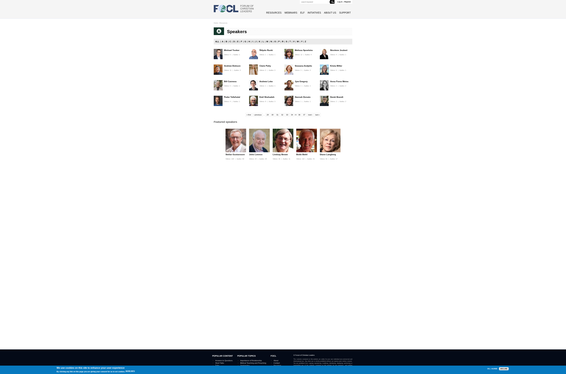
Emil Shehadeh (266, 97)
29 (268, 115)
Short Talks (219, 363)
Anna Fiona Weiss (339, 81)
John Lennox (256, 154)
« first (249, 115)
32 (282, 115)
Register (347, 2)
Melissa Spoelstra (304, 50)
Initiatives (314, 12)
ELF (302, 12)
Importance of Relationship (251, 361)
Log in (339, 2)
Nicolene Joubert (338, 50)
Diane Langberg (328, 154)
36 (299, 115)
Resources (274, 12)
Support (345, 12)
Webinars (290, 12)
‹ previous (258, 115)
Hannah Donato (303, 97)
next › (310, 115)
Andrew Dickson (232, 66)
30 (273, 115)
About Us (330, 12)
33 (287, 115)
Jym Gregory (301, 81)
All (217, 41)
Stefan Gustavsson (235, 154)
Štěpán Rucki (266, 50)
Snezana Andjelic (303, 66)
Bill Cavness (230, 81)
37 (304, 115)
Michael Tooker (231, 50)
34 (292, 115)
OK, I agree (492, 369)
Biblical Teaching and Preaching (253, 363)
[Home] (234, 13)
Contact (277, 363)
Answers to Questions (224, 361)
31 (277, 115)
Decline (503, 369)
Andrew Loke (266, 81)
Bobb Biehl (301, 154)
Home (216, 23)
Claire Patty (265, 66)
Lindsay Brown (280, 154)
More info (130, 371)
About (276, 361)
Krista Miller (336, 66)
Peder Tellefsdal (232, 97)
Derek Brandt (336, 97)
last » (317, 115)
